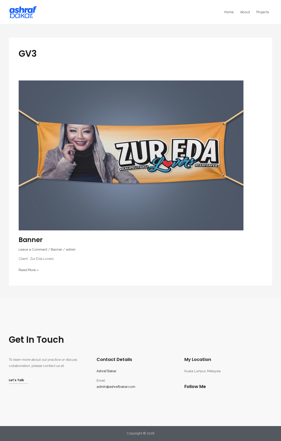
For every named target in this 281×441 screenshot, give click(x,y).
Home (229, 12)
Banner (31, 239)
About (245, 12)
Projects (262, 12)
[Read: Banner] (131, 155)
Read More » (29, 269)
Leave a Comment (33, 249)
